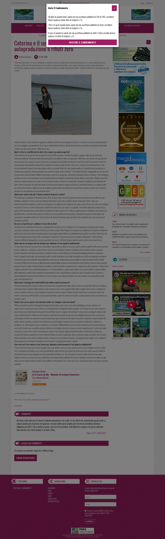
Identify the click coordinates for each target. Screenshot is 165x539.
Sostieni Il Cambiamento (82, 42)
